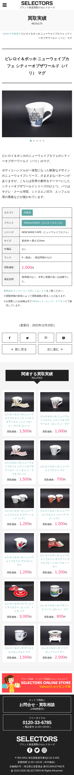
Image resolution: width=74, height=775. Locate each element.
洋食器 (27, 212)
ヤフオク (60, 301)
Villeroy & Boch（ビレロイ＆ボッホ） (44, 222)
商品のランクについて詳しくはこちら (26, 290)
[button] (31, 141)
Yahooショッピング (42, 301)
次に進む (53, 349)
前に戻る (21, 349)
